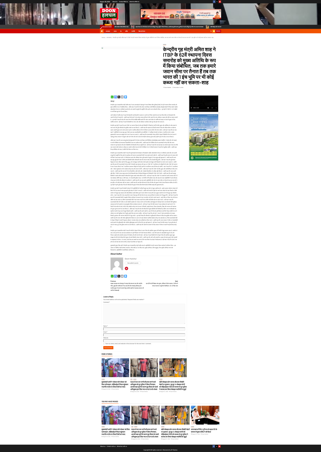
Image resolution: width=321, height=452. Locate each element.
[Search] (211, 31)
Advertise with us (134, 1)
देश (121, 31)
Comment (106, 302)
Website (105, 338)
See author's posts (132, 263)
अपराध (115, 31)
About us (114, 1)
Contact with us (123, 1)
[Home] (102, 31)
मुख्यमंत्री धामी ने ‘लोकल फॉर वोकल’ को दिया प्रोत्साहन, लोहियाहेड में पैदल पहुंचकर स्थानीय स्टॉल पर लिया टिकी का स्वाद (115, 384)
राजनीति (133, 31)
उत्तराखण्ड (108, 31)
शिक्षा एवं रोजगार (142, 31)
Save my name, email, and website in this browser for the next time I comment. (128, 343)
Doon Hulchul (168, 87)
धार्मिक (126, 31)
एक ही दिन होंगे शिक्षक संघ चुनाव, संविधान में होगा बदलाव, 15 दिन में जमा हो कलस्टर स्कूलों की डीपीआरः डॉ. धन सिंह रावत (162, 283)
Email (105, 332)
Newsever (166, 450)
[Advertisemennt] (181, 14)
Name (105, 326)
